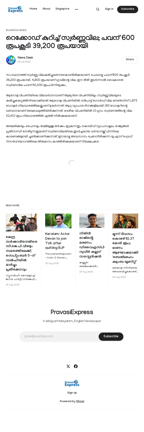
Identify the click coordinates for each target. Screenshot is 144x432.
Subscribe (127, 9)
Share (130, 60)
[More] (77, 9)
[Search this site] (98, 9)
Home (33, 9)
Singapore (62, 9)
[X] (68, 366)
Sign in (109, 9)
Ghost (80, 401)
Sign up (72, 393)
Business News (16, 30)
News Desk (25, 58)
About (46, 9)
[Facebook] (76, 366)
